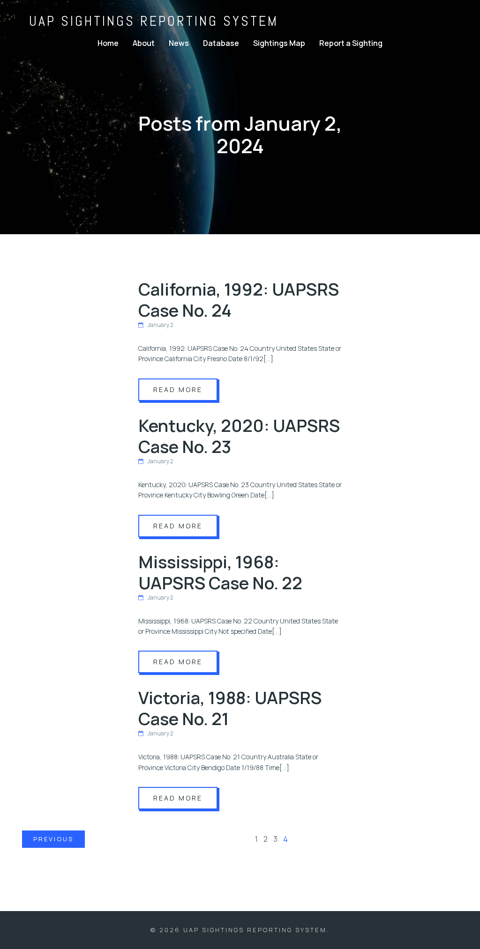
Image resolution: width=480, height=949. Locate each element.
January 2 (160, 325)
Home (108, 43)
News (179, 43)
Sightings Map (279, 43)
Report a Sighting (350, 43)
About (144, 43)
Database (221, 43)
